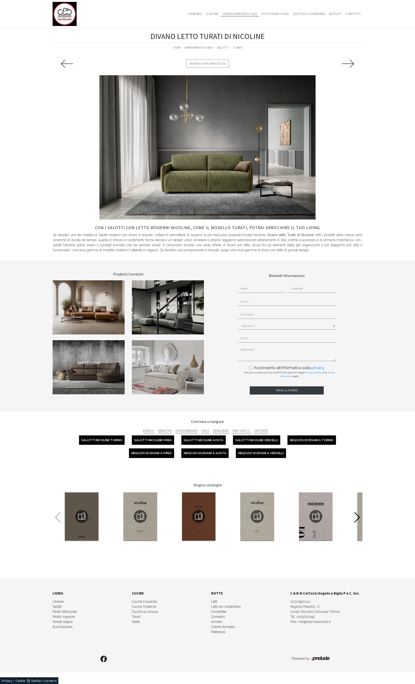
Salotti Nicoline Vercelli (256, 440)
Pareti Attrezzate (65, 612)
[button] (357, 517)
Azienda (195, 14)
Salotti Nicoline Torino (101, 440)
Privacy (7, 681)
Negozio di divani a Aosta (205, 453)
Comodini (218, 617)
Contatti (352, 14)
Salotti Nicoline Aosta (203, 440)
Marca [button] (148, 431)
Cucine (212, 14)
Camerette (218, 612)
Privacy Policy (314, 372)
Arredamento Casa (240, 14)
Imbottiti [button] (165, 431)
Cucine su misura (145, 612)
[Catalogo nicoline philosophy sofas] (140, 516)
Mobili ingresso (64, 617)
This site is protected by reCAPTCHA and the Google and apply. (289, 374)
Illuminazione (63, 627)
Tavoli (136, 617)
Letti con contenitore (226, 607)
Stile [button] (205, 431)
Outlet (335, 14)
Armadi (216, 622)
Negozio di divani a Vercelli (261, 453)
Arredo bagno (63, 622)
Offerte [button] (261, 431)
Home (177, 47)
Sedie (136, 622)
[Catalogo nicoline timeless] (257, 516)
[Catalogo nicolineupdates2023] (198, 516)
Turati (237, 47)
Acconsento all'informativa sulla (289, 367)
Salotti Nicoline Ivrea (153, 440)
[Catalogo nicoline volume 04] (316, 516)
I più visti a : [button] (241, 431)
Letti (214, 601)
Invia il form (286, 390)
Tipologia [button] (221, 431)
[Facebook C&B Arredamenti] (104, 659)
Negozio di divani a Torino (312, 440)
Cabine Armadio (223, 627)
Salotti (222, 47)
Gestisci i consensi (44, 681)
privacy (317, 367)
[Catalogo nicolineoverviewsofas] (81, 516)
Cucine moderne (144, 607)
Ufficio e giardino (309, 14)
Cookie (20, 681)
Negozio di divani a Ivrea (151, 453)
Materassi (218, 632)
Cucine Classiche (144, 601)
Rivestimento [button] (187, 431)
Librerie (58, 601)
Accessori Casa (275, 14)
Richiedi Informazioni (207, 63)
